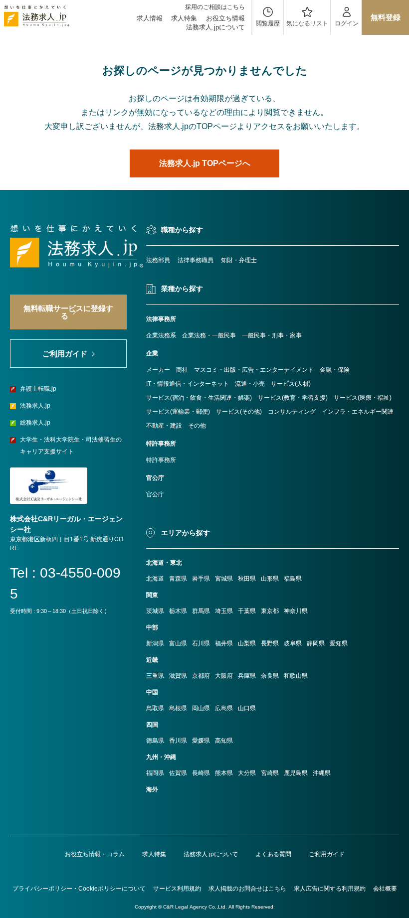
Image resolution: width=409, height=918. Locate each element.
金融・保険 (335, 369)
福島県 (293, 578)
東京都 (270, 611)
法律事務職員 (195, 260)
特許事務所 (161, 460)
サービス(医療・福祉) (363, 397)
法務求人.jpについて (215, 27)
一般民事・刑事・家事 (272, 335)
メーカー (158, 369)
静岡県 (316, 643)
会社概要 (385, 888)
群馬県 (201, 611)
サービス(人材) (291, 383)
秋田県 (247, 578)
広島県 (224, 708)
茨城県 (155, 611)
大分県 (247, 772)
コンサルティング (292, 411)
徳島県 (155, 740)
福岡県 (155, 772)
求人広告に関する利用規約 (330, 888)
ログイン (347, 23)
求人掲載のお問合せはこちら (247, 888)
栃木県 (178, 611)
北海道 (155, 578)
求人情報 (150, 18)
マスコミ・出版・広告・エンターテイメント (254, 369)
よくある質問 (273, 854)
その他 (197, 425)
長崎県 (201, 772)
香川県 (178, 740)
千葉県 (247, 611)
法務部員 (158, 260)
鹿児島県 (296, 772)
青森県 (178, 578)
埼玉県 (224, 611)
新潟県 (155, 643)
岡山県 (201, 708)
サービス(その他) (239, 411)
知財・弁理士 (239, 260)
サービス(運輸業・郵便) (178, 411)
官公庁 (155, 494)
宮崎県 (270, 772)
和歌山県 (296, 675)
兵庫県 (247, 675)
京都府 (201, 675)
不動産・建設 (164, 425)
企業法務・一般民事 (209, 335)
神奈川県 (296, 611)
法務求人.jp (35, 405)
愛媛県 (201, 740)
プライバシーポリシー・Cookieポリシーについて (79, 888)
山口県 (247, 708)
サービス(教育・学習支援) (293, 397)
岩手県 (201, 578)
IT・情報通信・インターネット (187, 383)
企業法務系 (161, 335)
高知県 (224, 740)
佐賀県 (178, 772)
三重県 (155, 675)
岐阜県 (293, 643)
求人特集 (184, 18)
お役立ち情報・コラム (95, 854)
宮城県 (224, 578)
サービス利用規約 (177, 888)
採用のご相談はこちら (215, 6)
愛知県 (339, 643)
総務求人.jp (35, 422)
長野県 (270, 643)
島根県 (178, 708)
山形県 (270, 578)
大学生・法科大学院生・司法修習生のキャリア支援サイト (71, 445)
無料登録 (386, 17)
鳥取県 (155, 708)
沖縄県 (322, 772)
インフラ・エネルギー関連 (358, 411)
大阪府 (224, 675)
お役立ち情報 (225, 18)
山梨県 (247, 643)
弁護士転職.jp (38, 388)
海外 (152, 789)
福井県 (224, 643)
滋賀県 (178, 675)
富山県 (178, 643)
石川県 (201, 643)
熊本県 (224, 772)
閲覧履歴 (268, 23)
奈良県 (270, 675)
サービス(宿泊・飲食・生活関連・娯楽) (199, 397)
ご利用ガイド (327, 854)
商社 (182, 369)
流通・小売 (250, 383)
